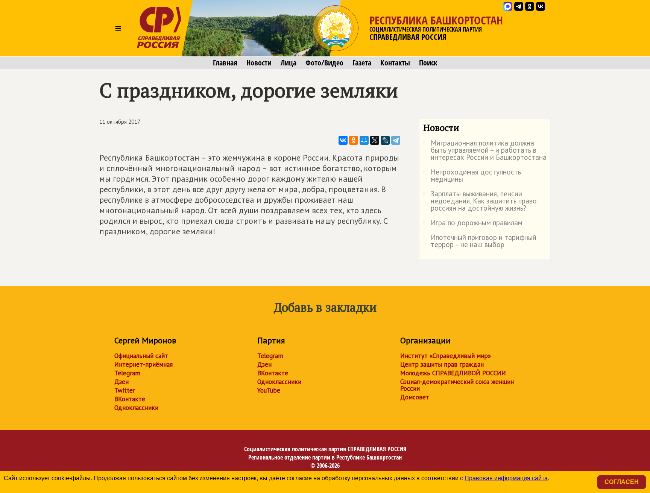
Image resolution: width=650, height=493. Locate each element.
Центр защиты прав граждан (442, 364)
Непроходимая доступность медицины (472, 176)
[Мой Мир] (364, 140)
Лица (288, 63)
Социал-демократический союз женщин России (457, 385)
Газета (361, 63)
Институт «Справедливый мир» (445, 355)
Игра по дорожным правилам (472, 224)
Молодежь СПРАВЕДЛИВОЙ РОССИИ (453, 373)
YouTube (268, 390)
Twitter (124, 390)
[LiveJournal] (385, 140)
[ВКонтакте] (343, 140)
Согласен (621, 482)
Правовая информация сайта (506, 478)
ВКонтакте (129, 399)
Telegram (127, 373)
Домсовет (414, 397)
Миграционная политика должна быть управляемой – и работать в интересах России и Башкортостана (485, 151)
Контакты (395, 63)
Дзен (121, 381)
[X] (374, 140)
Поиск (428, 63)
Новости (259, 63)
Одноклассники (136, 407)
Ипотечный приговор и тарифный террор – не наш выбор (479, 241)
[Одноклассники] (353, 140)
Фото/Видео (324, 63)
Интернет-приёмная (143, 364)
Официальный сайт (141, 355)
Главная (225, 63)
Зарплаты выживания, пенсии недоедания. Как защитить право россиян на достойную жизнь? (480, 201)
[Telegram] (395, 140)
